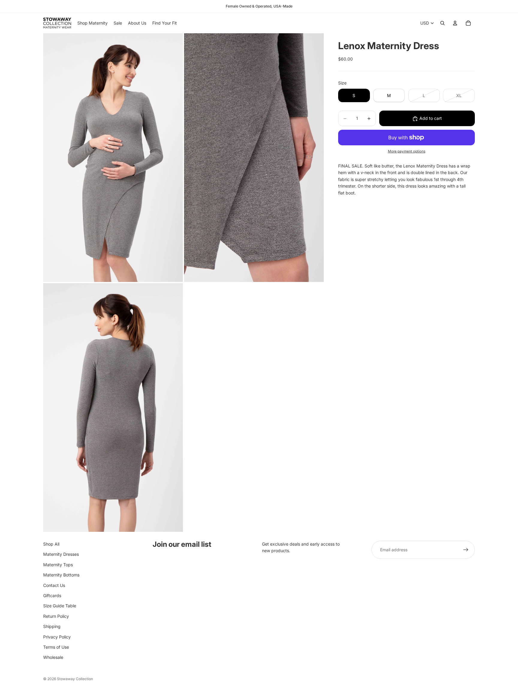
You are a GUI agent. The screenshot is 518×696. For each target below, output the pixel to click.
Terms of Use (56, 647)
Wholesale (53, 657)
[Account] (455, 23)
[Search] (442, 23)
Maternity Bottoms (61, 574)
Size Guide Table (59, 606)
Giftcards (52, 595)
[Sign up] (466, 549)
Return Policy (56, 616)
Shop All (51, 543)
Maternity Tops (58, 564)
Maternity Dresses (61, 554)
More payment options (406, 152)
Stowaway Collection (75, 679)
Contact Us (54, 585)
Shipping (52, 626)
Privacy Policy (57, 636)
